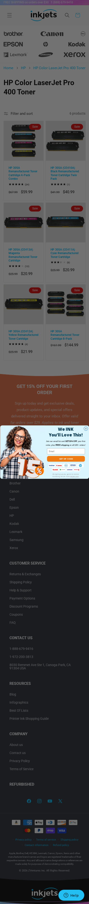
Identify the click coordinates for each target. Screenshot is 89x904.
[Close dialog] (86, 428)
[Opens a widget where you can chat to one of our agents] (71, 896)
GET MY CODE (66, 459)
